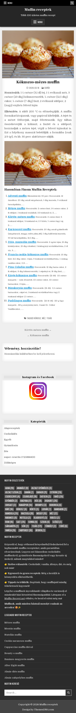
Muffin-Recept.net (14, 598)
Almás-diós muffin (14, 671)
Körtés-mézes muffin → (38, 330)
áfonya (40, 530)
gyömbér (11, 500)
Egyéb (47, 87)
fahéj (58, 496)
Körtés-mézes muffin (21, 216)
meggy (42, 513)
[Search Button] (72, 3)
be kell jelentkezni (43, 354)
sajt (20, 522)
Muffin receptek (38, 9)
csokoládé (30, 496)
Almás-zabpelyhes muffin (18, 677)
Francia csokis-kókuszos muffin (28, 254)
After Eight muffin (14, 665)
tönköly (50, 526)
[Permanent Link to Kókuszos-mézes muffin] (38, 54)
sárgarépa (12, 526)
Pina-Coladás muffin (21, 267)
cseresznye (12, 496)
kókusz (37, 318)
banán (29, 492)
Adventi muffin (17, 195)
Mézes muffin (16, 208)
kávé (9, 509)
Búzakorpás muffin (20, 288)
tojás (49, 318)
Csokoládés (10, 433)
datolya (45, 496)
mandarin (60, 509)
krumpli (40, 505)
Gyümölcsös (11, 445)
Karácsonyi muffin (19, 229)
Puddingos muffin (19, 300)
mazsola (27, 513)
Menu (10, 2)
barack (42, 492)
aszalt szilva (13, 492)
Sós (6, 451)
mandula (11, 513)
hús (38, 500)
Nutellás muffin (13, 634)
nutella (25, 517)
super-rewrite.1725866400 (19, 457)
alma (9, 488)
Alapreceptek (12, 428)
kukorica (55, 505)
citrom (56, 492)
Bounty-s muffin (13, 653)
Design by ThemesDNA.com (38, 709)
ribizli (55, 517)
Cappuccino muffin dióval (18, 647)
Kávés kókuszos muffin (22, 275)
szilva (44, 522)
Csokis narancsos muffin (18, 641)
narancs (11, 517)
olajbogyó (40, 517)
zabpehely (25, 530)
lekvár (46, 509)
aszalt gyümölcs (41, 488)
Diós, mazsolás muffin (22, 242)
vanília (10, 530)
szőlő (57, 522)
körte (34, 509)
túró (63, 526)
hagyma (25, 500)
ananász (22, 488)
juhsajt (10, 505)
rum (9, 522)
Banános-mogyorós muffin (19, 659)
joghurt (51, 500)
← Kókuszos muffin (38, 335)
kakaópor (25, 505)
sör (25, 526)
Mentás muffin (12, 628)
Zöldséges (10, 462)
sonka (32, 522)
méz (43, 318)
